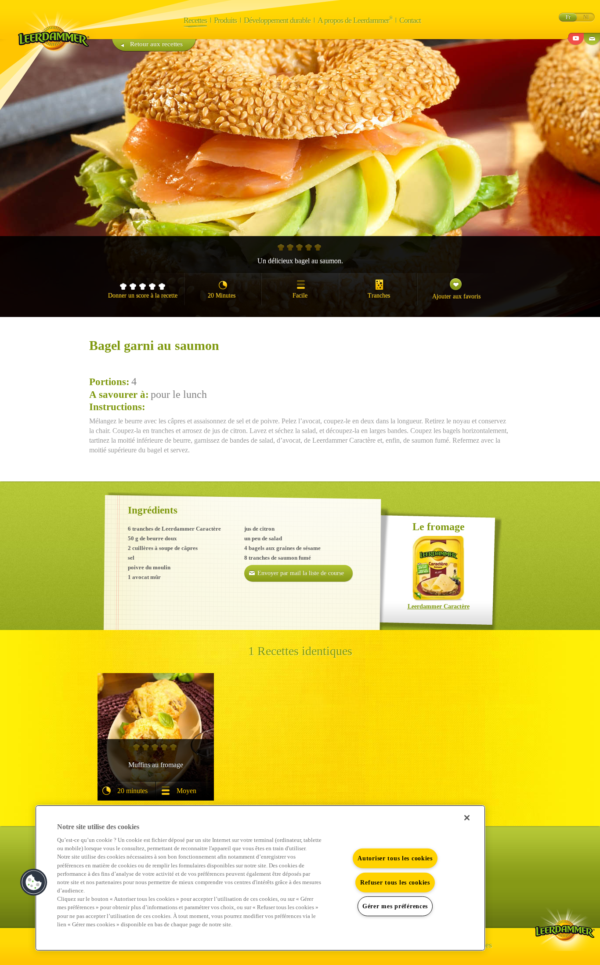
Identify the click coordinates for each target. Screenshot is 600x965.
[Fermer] (467, 817)
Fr (568, 17)
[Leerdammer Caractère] (438, 569)
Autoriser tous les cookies (395, 858)
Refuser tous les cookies (395, 882)
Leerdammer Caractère (439, 606)
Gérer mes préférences (395, 906)
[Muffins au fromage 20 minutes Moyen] (156, 704)
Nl (586, 17)
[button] (34, 882)
